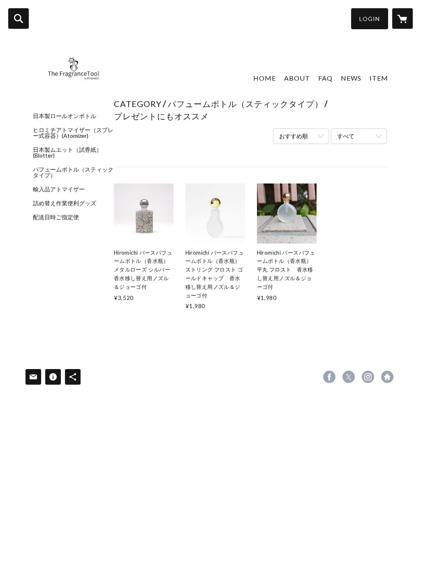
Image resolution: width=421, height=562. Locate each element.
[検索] (18, 18)
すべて (345, 135)
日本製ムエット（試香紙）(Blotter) (67, 152)
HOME (264, 78)
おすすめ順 (293, 135)
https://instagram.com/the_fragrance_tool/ (368, 377)
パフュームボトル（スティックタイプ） (73, 172)
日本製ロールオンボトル (64, 116)
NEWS (351, 78)
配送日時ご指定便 (56, 217)
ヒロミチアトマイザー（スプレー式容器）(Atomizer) (73, 133)
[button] (369, 18)
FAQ (325, 78)
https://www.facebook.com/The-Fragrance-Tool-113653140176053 (329, 377)
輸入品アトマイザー (59, 189)
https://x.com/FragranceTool (348, 377)
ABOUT (297, 78)
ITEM (379, 78)
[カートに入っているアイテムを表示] (402, 18)
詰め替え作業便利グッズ (64, 203)
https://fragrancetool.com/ (387, 377)
